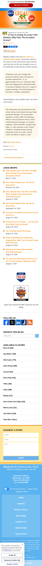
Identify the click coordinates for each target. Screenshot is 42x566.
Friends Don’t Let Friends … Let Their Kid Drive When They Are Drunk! (22, 223)
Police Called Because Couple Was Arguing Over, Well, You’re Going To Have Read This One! (22, 240)
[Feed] (30, 322)
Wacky (8, 396)
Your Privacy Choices (17, 489)
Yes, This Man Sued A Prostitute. (18, 231)
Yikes (7, 384)
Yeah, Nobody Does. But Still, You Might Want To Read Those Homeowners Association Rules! (21, 173)
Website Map (21, 528)
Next (21, 158)
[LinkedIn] (18, 322)
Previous (7, 158)
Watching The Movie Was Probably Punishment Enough (19, 251)
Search (37, 336)
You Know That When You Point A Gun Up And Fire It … (22, 214)
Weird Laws (10, 408)
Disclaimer (21, 516)
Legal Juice (21, 18)
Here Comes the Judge (14, 402)
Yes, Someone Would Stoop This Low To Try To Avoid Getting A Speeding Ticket (21, 260)
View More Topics (10, 419)
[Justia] (24, 322)
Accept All (12, 555)
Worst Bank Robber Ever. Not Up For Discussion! (20, 184)
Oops (7, 390)
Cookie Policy (33, 489)
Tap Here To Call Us (21, 5)
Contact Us (21, 522)
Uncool (8, 372)
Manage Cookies (22, 492)
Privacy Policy (21, 510)
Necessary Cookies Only (12, 560)
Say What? (9, 354)
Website (21, 504)
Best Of (12, 146)
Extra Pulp (9, 378)
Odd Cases (9, 360)
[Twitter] (12, 322)
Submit (21, 458)
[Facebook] (6, 322)
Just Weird (9, 413)
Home (15, 158)
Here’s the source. (14, 142)
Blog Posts (21, 534)
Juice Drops (10, 168)
